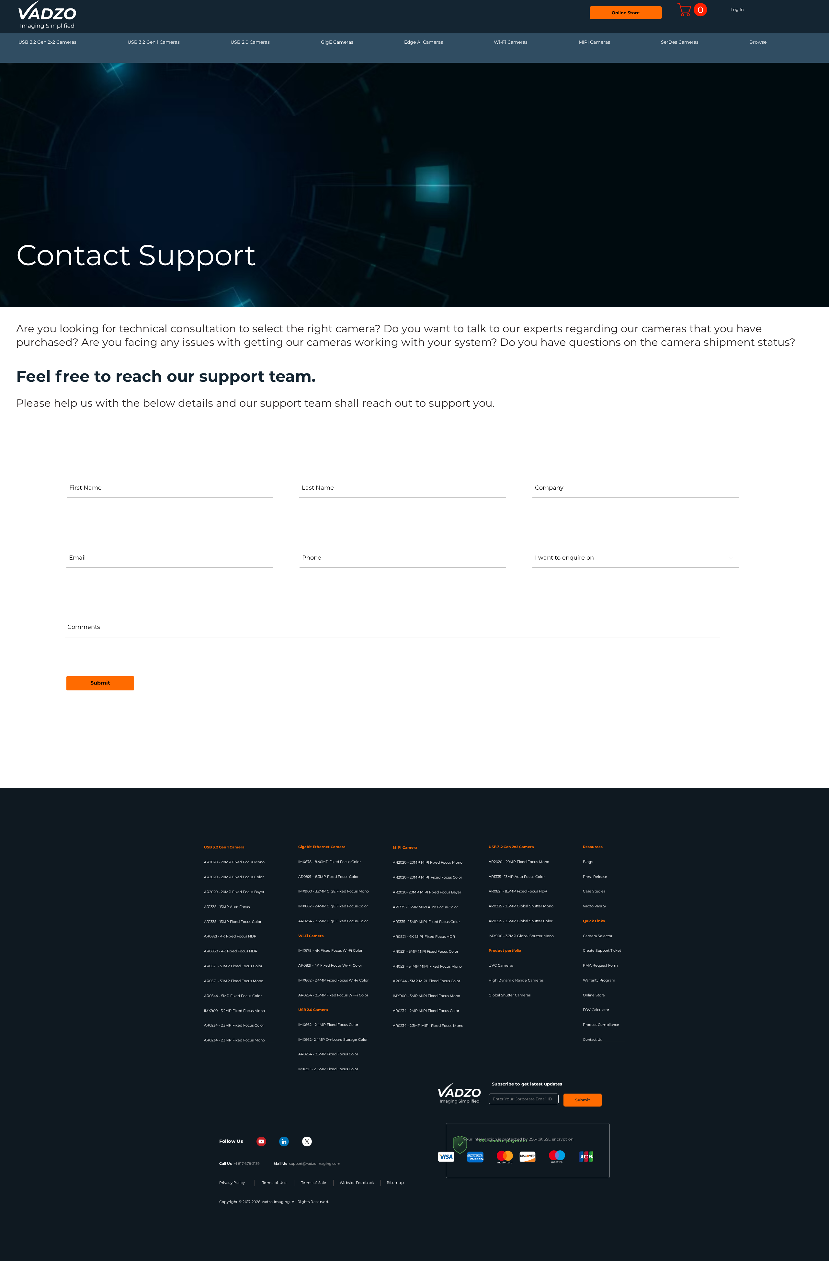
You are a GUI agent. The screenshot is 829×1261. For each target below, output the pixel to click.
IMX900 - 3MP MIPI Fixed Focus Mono (426, 996)
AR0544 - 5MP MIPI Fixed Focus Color (427, 981)
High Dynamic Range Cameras (516, 980)
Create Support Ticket (602, 950)
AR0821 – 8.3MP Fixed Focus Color (328, 876)
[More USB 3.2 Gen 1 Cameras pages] (228, 42)
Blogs (588, 861)
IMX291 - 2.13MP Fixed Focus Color (328, 1069)
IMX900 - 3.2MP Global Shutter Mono (521, 936)
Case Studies (594, 891)
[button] (693, 9)
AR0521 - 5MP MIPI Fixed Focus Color (425, 951)
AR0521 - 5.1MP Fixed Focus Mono (233, 981)
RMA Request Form (600, 965)
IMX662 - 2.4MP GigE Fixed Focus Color (333, 906)
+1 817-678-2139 (247, 1163)
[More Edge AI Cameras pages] (492, 42)
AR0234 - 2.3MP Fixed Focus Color (234, 1025)
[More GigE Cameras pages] (402, 42)
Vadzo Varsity (594, 906)
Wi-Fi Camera (311, 936)
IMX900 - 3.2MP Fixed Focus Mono (234, 1010)
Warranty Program (599, 980)
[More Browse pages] (815, 42)
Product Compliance (601, 1024)
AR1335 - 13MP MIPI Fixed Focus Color (426, 921)
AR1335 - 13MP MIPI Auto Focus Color (425, 907)
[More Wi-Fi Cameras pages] (576, 42)
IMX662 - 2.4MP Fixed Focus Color (328, 1024)
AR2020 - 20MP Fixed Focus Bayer (234, 892)
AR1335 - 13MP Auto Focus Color (517, 876)
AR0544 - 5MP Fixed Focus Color (233, 996)
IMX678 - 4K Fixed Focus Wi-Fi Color (330, 950)
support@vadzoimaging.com (314, 1163)
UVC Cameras (501, 965)
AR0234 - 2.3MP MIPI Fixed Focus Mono (428, 1025)
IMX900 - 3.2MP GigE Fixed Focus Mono (333, 891)
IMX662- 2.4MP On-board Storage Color (333, 1039)
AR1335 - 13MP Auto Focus (227, 906)
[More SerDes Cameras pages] (747, 42)
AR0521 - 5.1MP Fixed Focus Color (233, 966)
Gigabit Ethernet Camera (322, 847)
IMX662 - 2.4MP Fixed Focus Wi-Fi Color (333, 980)
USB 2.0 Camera (313, 1009)
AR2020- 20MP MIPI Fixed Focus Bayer (427, 892)
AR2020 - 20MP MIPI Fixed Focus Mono (427, 862)
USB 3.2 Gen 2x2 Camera (511, 847)
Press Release (595, 876)
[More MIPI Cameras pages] (659, 42)
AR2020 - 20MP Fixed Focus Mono (234, 862)
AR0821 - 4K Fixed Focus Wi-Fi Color (330, 965)
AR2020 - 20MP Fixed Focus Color (234, 877)
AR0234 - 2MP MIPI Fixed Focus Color (426, 1010)
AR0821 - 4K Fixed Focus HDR (230, 936)
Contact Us (592, 1039)
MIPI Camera (405, 847)
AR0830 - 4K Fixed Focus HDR (230, 951)
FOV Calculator (596, 1009)
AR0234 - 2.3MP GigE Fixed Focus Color (333, 921)
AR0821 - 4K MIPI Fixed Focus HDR (424, 936)
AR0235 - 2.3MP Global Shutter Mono (521, 906)
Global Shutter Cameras (509, 995)
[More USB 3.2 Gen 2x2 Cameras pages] (125, 42)
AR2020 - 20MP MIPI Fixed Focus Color (427, 877)
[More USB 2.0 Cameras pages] (319, 42)
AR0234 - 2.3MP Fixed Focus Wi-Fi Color (333, 995)
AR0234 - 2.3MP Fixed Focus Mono (234, 1040)
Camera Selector (597, 936)
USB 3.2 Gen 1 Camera (224, 847)
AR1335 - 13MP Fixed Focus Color (232, 921)
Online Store (594, 995)
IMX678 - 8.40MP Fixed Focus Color (329, 861)
